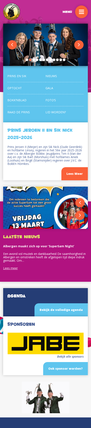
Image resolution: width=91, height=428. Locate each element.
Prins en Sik (16, 76)
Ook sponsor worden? (65, 368)
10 (57, 60)
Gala (49, 88)
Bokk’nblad (16, 100)
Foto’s (51, 100)
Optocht (14, 88)
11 (60, 60)
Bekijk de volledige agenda (61, 310)
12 (64, 60)
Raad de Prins (18, 112)
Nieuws (51, 76)
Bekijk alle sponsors (70, 356)
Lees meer (10, 268)
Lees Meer (74, 174)
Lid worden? (56, 112)
